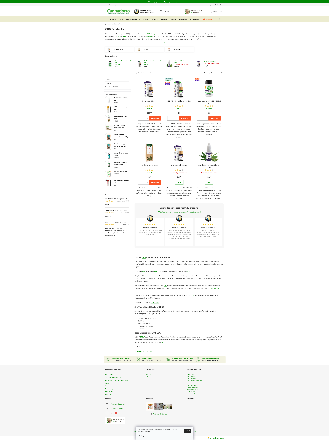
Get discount (177, 229)
